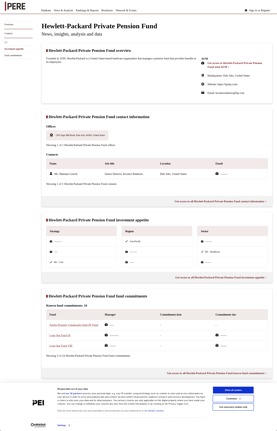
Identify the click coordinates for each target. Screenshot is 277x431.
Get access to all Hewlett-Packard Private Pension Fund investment (221, 277)
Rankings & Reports (87, 10)
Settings (61, 425)
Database (46, 10)
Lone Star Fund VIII (60, 345)
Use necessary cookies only (233, 407)
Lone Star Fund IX (60, 335)
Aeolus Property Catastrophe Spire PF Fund (73, 324)
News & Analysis (63, 10)
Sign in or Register (259, 10)
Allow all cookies (233, 390)
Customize (231, 398)
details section (156, 410)
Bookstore (107, 10)
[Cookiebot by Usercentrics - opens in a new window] (38, 425)
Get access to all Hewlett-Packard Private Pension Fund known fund (217, 373)
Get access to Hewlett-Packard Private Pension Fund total (234, 65)
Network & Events (126, 10)
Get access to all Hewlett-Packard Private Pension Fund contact (221, 201)
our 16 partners (74, 393)
